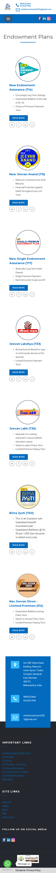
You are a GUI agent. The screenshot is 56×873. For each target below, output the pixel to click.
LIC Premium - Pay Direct (14, 764)
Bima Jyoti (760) (21, 513)
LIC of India (7, 757)
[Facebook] (40, 18)
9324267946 (25, 6)
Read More (18, 118)
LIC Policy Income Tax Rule (15, 772)
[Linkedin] (44, 18)
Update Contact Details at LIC (16, 753)
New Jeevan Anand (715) (27, 174)
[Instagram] (49, 18)
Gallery (5, 806)
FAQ (4, 813)
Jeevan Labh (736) (22, 428)
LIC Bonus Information (13, 768)
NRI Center (7, 779)
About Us (6, 802)
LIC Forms (7, 761)
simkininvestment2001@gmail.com (36, 9)
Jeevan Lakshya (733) (25, 344)
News (5, 809)
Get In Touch (8, 817)
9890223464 (25, 4)
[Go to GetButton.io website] (7, 870)
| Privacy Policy (33, 870)
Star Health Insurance (12, 775)
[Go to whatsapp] (7, 864)
